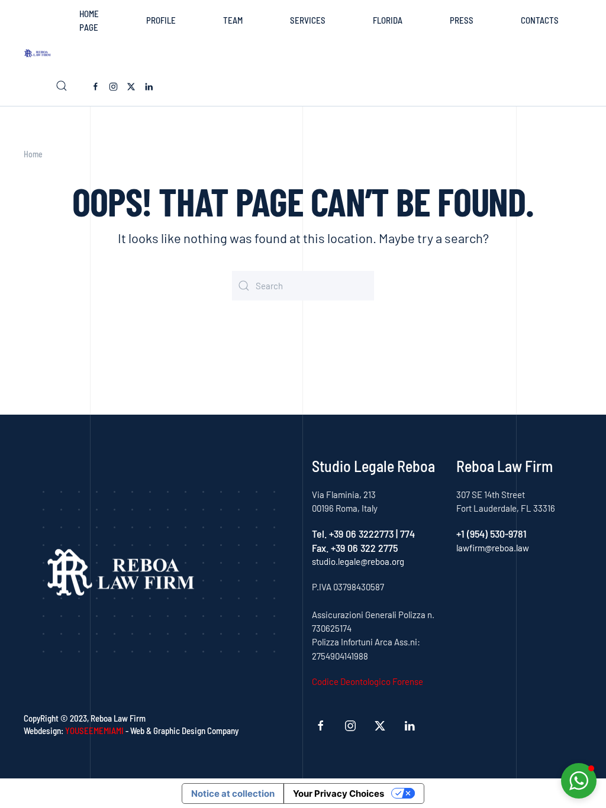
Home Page (89, 20)
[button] (61, 85)
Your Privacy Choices (338, 793)
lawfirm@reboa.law (492, 547)
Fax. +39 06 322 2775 (355, 547)
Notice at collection (233, 793)
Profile (161, 20)
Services (307, 20)
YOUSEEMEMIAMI (94, 730)
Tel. (320, 533)
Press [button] (461, 20)
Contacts (540, 20)
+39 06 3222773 (361, 533)
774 (407, 533)
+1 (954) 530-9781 (491, 533)
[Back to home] (40, 53)
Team (233, 20)
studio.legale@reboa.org (358, 561)
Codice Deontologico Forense (367, 681)
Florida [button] (387, 20)
